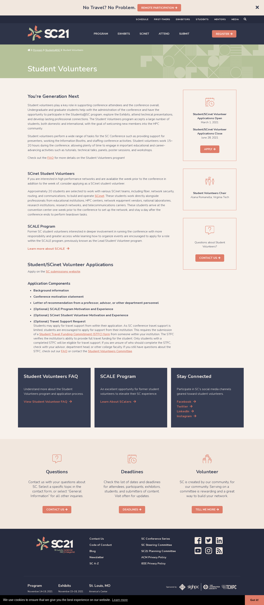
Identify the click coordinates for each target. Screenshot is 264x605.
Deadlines (130, 509)
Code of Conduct (100, 545)
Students (202, 19)
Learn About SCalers (115, 402)
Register (222, 34)
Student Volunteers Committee (110, 351)
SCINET (144, 34)
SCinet (99, 196)
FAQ (50, 158)
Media (235, 19)
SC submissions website (63, 271)
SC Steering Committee (156, 545)
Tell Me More (205, 509)
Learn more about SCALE (46, 249)
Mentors (220, 19)
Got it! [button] (254, 600)
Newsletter (96, 557)
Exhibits (124, 34)
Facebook (184, 402)
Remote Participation (157, 8)
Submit (184, 34)
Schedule (142, 19)
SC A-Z (94, 563)
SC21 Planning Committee (158, 551)
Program (101, 34)
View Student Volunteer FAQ (45, 402)
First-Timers (162, 19)
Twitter (182, 406)
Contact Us (55, 509)
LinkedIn (183, 411)
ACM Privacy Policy (153, 557)
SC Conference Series (155, 539)
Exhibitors (183, 19)
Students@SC (52, 50)
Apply (208, 149)
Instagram (184, 416)
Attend (164, 34)
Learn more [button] (120, 600)
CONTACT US (208, 258)
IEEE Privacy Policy (153, 563)
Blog (92, 551)
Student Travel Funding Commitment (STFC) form (74, 334)
